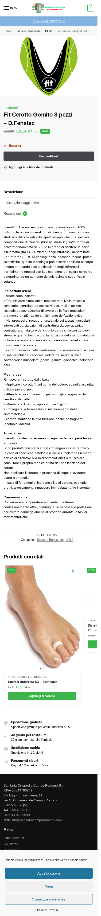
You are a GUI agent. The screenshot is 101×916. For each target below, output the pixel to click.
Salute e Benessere (28, 31)
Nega (49, 886)
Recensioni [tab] (15, 213)
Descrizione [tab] (13, 192)
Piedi (11, 677)
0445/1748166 (20, 810)
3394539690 (20, 815)
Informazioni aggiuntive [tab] (21, 203)
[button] (90, 8)
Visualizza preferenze (48, 899)
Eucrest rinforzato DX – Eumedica (32, 682)
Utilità (48, 31)
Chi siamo (11, 844)
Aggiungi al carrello (42, 696)
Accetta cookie (48, 873)
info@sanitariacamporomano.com (37, 820)
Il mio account (14, 838)
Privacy (42, 910)
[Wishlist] (73, 571)
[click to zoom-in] (48, 66)
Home (7, 31)
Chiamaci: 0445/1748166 (49, 21)
